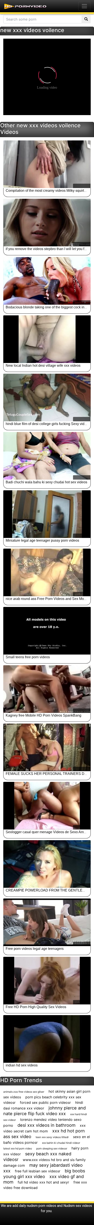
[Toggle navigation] (84, 6)
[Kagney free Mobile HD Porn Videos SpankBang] (47, 689)
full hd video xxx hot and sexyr (43, 1182)
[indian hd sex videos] (47, 1039)
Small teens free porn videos (28, 657)
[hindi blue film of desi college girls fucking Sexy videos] (47, 397)
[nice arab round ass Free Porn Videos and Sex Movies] (47, 572)
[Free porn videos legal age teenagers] (47, 922)
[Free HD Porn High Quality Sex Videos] (47, 980)
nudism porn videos (41, 1206)
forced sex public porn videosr (45, 1102)
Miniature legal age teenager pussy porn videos (42, 540)
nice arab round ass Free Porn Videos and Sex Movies (48, 599)
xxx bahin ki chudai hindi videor (61, 1142)
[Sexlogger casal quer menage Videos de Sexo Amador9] (47, 805)
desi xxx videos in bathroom (46, 1125)
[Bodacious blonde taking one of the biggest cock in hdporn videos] (47, 281)
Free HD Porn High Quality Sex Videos (36, 1007)
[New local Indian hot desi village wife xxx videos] (47, 339)
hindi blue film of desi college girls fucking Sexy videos (48, 424)
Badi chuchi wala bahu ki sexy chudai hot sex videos (46, 482)
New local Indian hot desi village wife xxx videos (43, 365)
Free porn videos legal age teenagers (35, 948)
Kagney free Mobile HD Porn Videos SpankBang (43, 715)
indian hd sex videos (22, 1065)
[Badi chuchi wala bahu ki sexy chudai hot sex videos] (47, 456)
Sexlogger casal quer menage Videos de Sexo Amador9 (49, 832)
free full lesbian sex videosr (37, 1171)
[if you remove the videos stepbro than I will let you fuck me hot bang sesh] (47, 222)
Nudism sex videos (77, 1206)
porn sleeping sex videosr (51, 1148)
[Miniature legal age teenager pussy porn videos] (47, 514)
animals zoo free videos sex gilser (23, 1091)
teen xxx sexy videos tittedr (52, 1137)
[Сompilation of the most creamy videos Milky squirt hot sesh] (47, 164)
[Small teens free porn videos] (47, 631)
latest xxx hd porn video (17, 1148)
